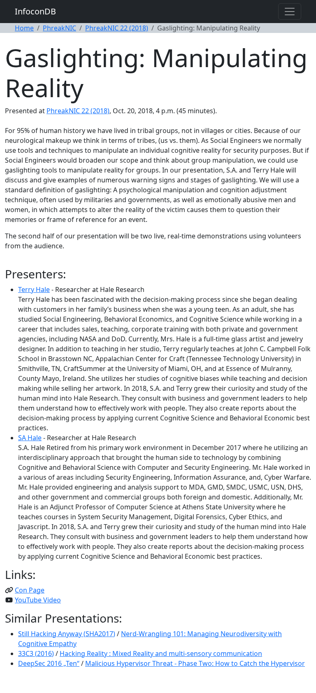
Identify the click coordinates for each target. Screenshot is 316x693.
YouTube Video (38, 599)
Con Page (29, 590)
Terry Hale (34, 289)
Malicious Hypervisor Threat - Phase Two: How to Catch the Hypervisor (195, 663)
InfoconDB (35, 11)
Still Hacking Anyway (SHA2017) (66, 633)
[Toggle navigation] (289, 11)
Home (24, 28)
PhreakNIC (59, 28)
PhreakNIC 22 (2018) (116, 28)
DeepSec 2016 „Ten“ (48, 663)
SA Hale (30, 437)
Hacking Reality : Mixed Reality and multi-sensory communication (161, 653)
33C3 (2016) (36, 653)
